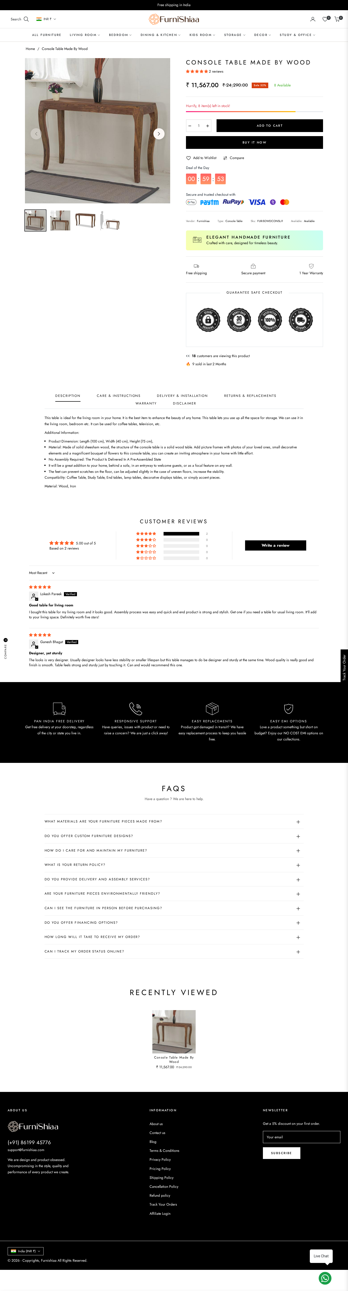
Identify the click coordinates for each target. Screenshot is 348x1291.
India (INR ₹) (27, 1251)
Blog (153, 1141)
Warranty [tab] (146, 403)
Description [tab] (68, 396)
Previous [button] (36, 133)
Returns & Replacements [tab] (250, 396)
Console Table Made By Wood (174, 1059)
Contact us (157, 1132)
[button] (20, 19)
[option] (97, 130)
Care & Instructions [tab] (119, 396)
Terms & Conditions (164, 1150)
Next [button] (159, 133)
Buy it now (254, 142)
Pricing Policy (160, 1168)
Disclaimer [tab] (184, 403)
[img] (40, 587)
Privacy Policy (160, 1159)
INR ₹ (47, 19)
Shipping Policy (161, 1177)
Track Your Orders (163, 1204)
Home (30, 48)
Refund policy (160, 1195)
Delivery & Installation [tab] (182, 396)
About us (156, 1123)
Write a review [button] (275, 545)
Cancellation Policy (164, 1186)
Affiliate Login (160, 1213)
